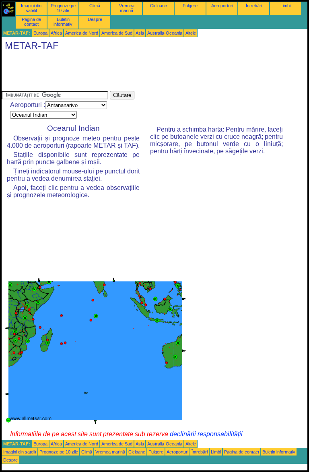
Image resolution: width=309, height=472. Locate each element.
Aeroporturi (222, 5)
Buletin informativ (63, 22)
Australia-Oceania (164, 33)
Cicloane (158, 5)
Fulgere (190, 5)
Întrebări (254, 5)
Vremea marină (126, 8)
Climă (94, 5)
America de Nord (81, 33)
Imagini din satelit (31, 8)
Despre (95, 19)
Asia (140, 33)
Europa (40, 33)
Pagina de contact (31, 22)
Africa (56, 33)
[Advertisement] (148, 73)
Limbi (285, 5)
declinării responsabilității (206, 434)
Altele (190, 33)
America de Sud (116, 33)
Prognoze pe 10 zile (63, 8)
